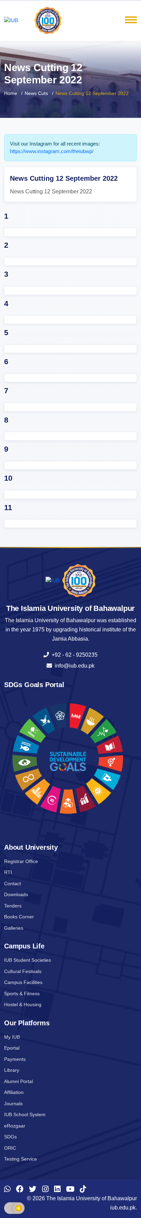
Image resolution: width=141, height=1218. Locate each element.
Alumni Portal (18, 1081)
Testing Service (20, 1159)
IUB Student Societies (27, 960)
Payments (15, 1059)
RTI (8, 872)
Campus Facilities (23, 982)
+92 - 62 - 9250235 (73, 655)
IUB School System (25, 1114)
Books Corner (19, 916)
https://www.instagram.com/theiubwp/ (51, 151)
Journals (13, 1103)
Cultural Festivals (22, 971)
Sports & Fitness (22, 993)
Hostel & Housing (22, 1004)
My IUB (12, 1037)
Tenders (13, 905)
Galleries (13, 928)
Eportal (12, 1048)
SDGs (10, 1136)
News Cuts (36, 93)
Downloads (16, 894)
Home (10, 93)
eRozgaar (14, 1125)
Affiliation (14, 1092)
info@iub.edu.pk (73, 666)
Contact (12, 883)
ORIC (10, 1148)
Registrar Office (21, 861)
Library (11, 1070)
